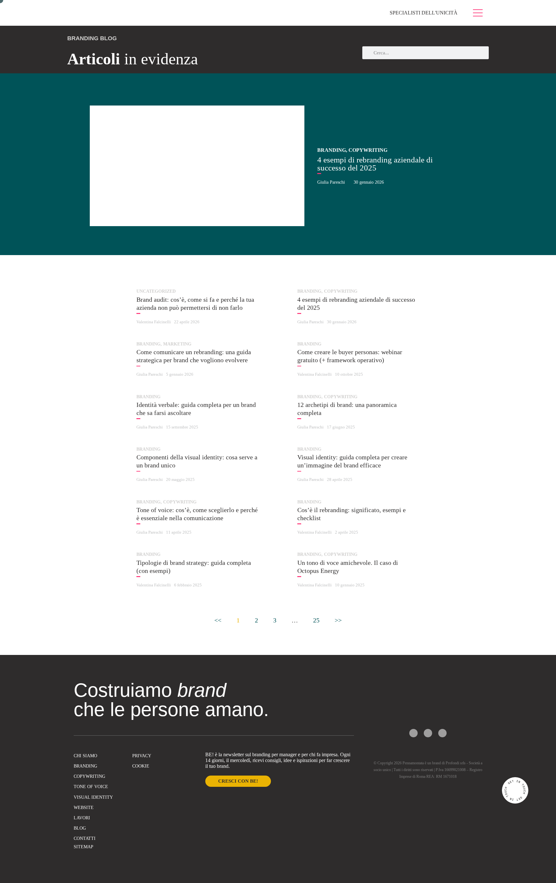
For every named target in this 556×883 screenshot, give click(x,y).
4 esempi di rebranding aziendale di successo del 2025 (375, 163)
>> (338, 620)
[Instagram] (428, 733)
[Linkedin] (442, 733)
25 (316, 620)
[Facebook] (413, 733)
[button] (80, 161)
